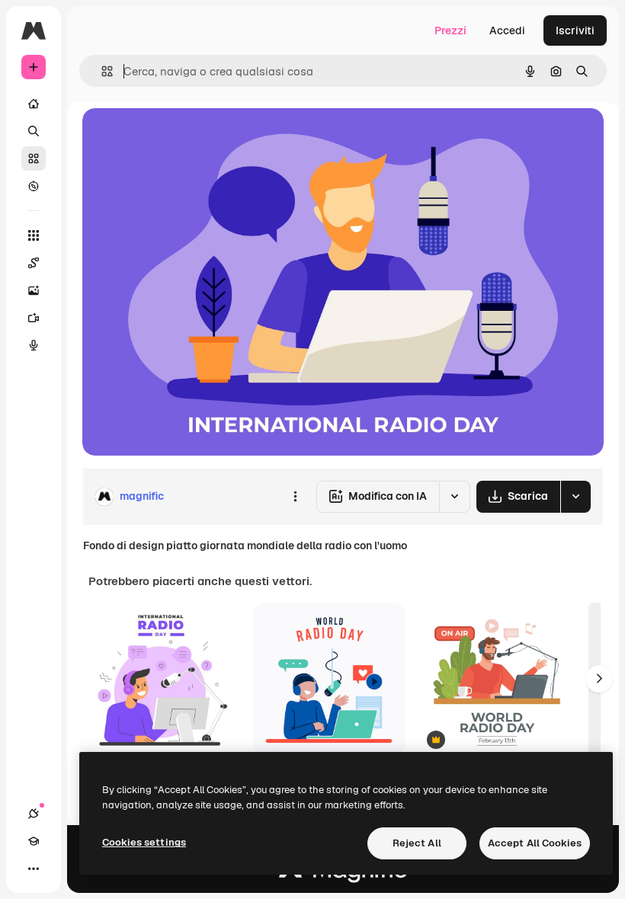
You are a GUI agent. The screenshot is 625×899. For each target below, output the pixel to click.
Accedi (507, 30)
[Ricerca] (33, 131)
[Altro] (33, 868)
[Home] (33, 103)
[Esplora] (33, 186)
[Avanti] (599, 679)
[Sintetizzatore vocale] (33, 345)
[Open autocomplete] (101, 71)
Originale (183, 137)
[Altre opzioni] (295, 496)
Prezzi (450, 30)
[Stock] (33, 158)
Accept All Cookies (535, 843)
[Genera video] (33, 318)
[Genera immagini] (33, 290)
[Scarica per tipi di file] (575, 497)
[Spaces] (33, 263)
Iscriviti (575, 30)
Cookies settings (144, 842)
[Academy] (33, 841)
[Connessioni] (33, 813)
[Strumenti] (33, 235)
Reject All (417, 843)
